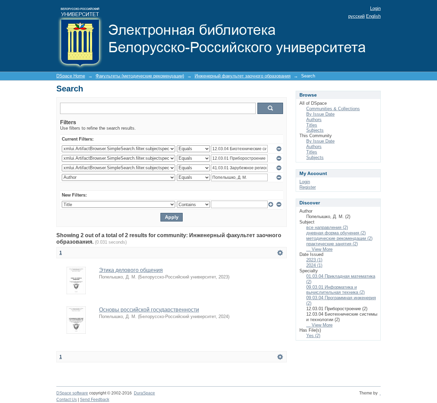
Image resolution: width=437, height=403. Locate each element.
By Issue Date (320, 114)
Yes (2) (313, 335)
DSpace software (72, 393)
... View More (319, 249)
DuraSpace (144, 393)
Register (307, 187)
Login (375, 8)
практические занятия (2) (332, 243)
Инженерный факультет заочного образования (243, 75)
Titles (311, 125)
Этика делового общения (131, 270)
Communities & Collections (333, 108)
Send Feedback (94, 399)
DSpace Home (70, 75)
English (373, 16)
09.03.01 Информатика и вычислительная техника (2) (335, 290)
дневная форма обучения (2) (336, 232)
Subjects (315, 130)
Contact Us (66, 399)
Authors (314, 119)
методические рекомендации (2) (339, 238)
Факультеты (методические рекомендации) (140, 75)
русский (356, 16)
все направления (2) (327, 227)
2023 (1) (314, 259)
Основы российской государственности (149, 310)
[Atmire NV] (380, 393)
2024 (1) (314, 265)
